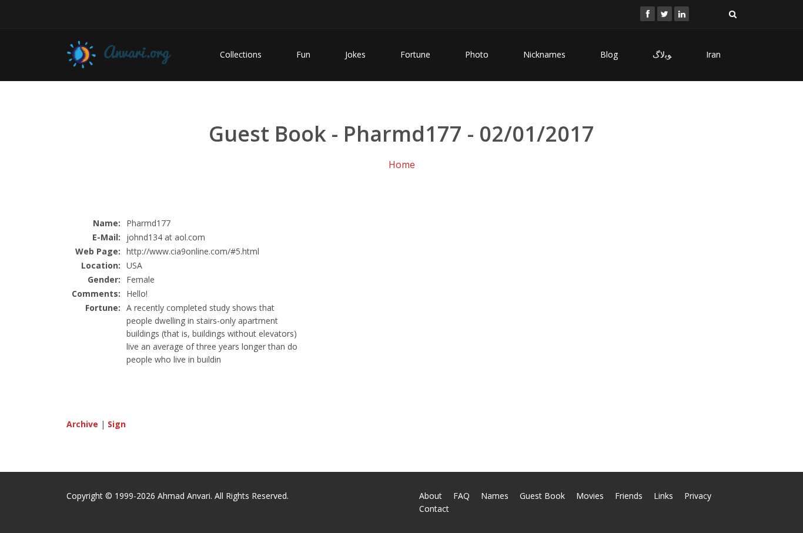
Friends (629, 495)
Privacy (697, 495)
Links (663, 495)
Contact (434, 508)
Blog (609, 54)
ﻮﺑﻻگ (662, 54)
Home (402, 164)
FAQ (461, 495)
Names (494, 495)
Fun (303, 54)
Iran (713, 54)
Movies (590, 495)
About (430, 495)
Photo (477, 54)
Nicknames (544, 54)
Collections (241, 54)
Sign (117, 424)
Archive (82, 424)
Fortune (415, 54)
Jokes (355, 54)
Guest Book (542, 495)
